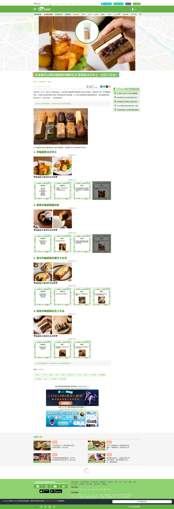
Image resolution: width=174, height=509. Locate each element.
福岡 (104, 489)
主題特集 (125, 14)
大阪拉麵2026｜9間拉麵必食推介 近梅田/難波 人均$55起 (63, 446)
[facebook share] (101, 86)
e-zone (77, 4)
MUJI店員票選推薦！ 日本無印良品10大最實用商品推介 (53, 363)
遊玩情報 (42, 82)
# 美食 (63, 375)
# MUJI (46, 379)
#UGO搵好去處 (117, 495)
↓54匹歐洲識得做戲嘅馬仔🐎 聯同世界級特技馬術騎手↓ (72, 388)
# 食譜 (37, 375)
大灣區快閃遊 (48, 14)
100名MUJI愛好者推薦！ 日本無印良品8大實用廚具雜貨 (53, 103)
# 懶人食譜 (62, 379)
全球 (134, 482)
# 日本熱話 (93, 375)
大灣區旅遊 (107, 495)
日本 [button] (89, 14)
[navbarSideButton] (35, 9)
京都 (100, 489)
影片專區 (134, 14)
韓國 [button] (102, 14)
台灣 (125, 482)
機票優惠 (68, 14)
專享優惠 (104, 484)
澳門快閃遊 (37, 14)
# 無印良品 (70, 375)
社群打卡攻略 (119, 4)
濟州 (108, 489)
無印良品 (41, 369)
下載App (138, 4)
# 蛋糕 (50, 375)
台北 (76, 489)
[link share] (109, 86)
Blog (70, 4)
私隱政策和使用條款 (51, 501)
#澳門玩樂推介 (127, 495)
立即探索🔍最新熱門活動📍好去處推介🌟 (72, 409)
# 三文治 (78, 375)
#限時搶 (101, 497)
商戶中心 (128, 4)
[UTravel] (44, 9)
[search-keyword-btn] (138, 9)
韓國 (130, 482)
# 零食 (85, 375)
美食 (49, 82)
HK (44, 4)
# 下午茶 (43, 375)
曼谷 (88, 489)
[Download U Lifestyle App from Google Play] (56, 491)
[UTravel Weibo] (63, 486)
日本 (120, 482)
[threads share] (107, 86)
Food (56, 4)
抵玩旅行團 (58, 14)
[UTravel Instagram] (46, 486)
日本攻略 (117, 14)
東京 (84, 489)
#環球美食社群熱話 (92, 497)
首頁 (34, 82)
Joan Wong (39, 86)
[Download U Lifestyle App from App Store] (44, 491)
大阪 (72, 489)
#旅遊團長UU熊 (110, 497)
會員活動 (97, 484)
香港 (80, 489)
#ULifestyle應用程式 (123, 497)
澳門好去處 (78, 495)
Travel (50, 4)
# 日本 (56, 375)
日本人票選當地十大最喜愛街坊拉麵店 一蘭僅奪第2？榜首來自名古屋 (118, 447)
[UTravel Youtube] (55, 486)
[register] (132, 9)
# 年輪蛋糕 (102, 375)
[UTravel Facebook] (38, 486)
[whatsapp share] (104, 86)
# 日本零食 (53, 379)
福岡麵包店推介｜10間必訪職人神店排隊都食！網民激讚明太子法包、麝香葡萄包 (118, 460)
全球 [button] (109, 14)
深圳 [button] (83, 14)
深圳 (116, 482)
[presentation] (140, 14)
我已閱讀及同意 (142, 501)
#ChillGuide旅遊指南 (78, 497)
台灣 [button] (96, 14)
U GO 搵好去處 (107, 4)
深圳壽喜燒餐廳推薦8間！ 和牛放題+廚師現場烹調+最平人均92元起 (63, 459)
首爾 (92, 489)
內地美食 (76, 14)
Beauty (64, 4)
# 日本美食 (38, 379)
